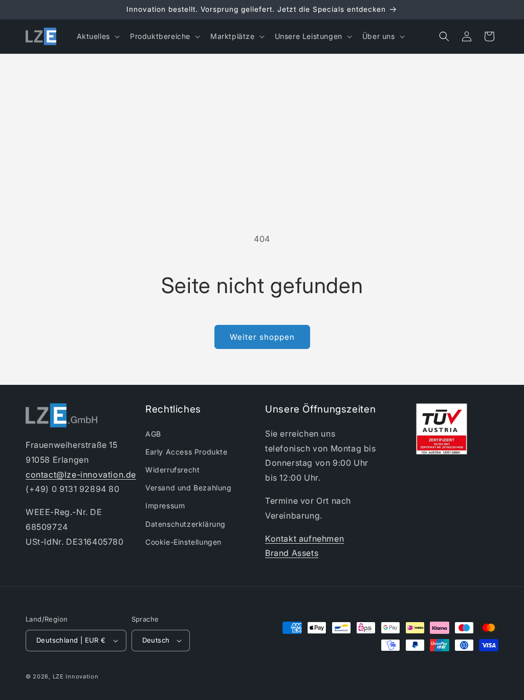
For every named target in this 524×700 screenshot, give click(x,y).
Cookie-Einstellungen (183, 542)
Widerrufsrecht (172, 469)
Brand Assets (291, 553)
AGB (153, 433)
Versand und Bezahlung (188, 487)
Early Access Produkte (186, 451)
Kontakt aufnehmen (304, 538)
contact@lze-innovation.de (81, 474)
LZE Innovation (76, 676)
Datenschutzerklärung (185, 524)
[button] (97, 36)
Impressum (165, 505)
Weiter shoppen (262, 337)
